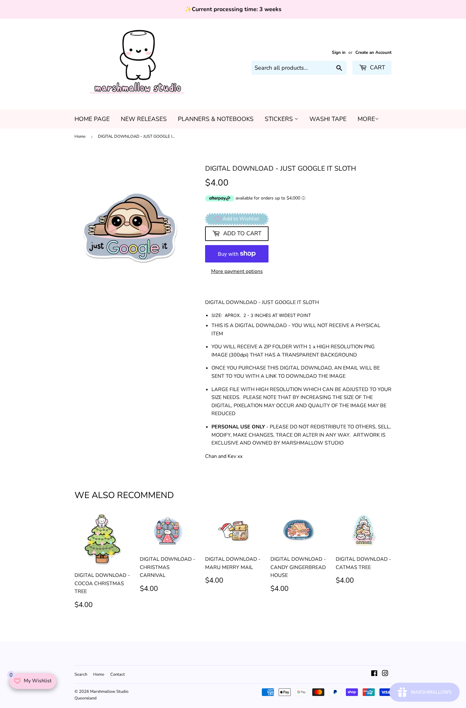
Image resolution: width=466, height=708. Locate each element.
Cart (376, 67)
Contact (117, 674)
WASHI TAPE (327, 119)
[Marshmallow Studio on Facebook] (374, 674)
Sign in (339, 52)
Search (80, 674)
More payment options (237, 271)
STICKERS (279, 119)
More (366, 119)
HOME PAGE (92, 119)
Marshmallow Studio (109, 691)
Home (80, 136)
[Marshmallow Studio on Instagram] (385, 674)
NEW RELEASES (144, 119)
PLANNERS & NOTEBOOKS (216, 119)
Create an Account (373, 52)
